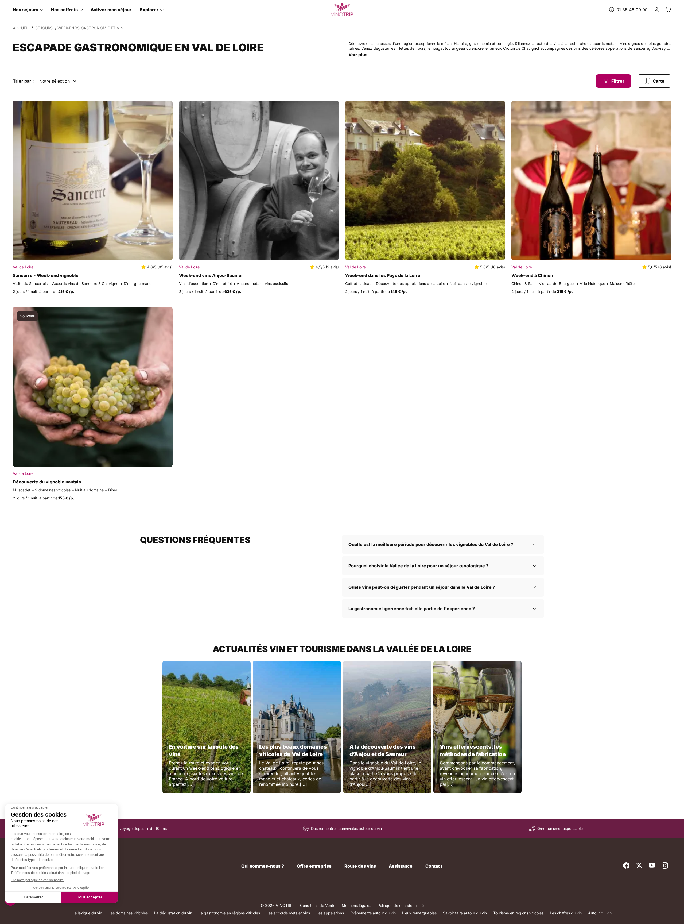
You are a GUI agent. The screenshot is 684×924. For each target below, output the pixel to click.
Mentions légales (356, 905)
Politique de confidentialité (401, 905)
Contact (433, 866)
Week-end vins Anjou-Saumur (211, 275)
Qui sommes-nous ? (262, 866)
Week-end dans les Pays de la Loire (382, 275)
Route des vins (360, 866)
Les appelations (330, 913)
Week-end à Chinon (532, 275)
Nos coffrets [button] (64, 9)
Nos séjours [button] (25, 9)
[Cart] (668, 9)
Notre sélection (54, 81)
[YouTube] (652, 865)
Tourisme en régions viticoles (518, 913)
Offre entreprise (314, 866)
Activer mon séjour (111, 9)
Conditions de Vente (317, 905)
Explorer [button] (149, 9)
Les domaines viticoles (128, 913)
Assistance (401, 866)
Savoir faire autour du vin (465, 913)
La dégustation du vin (173, 913)
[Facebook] (626, 865)
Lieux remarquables (419, 913)
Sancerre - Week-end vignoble (46, 275)
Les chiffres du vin (566, 913)
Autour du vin (600, 913)
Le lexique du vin (87, 913)
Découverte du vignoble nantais (47, 481)
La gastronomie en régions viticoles (229, 913)
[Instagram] (665, 865)
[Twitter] (639, 865)
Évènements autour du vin (373, 913)
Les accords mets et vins (288, 913)
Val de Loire (23, 267)
